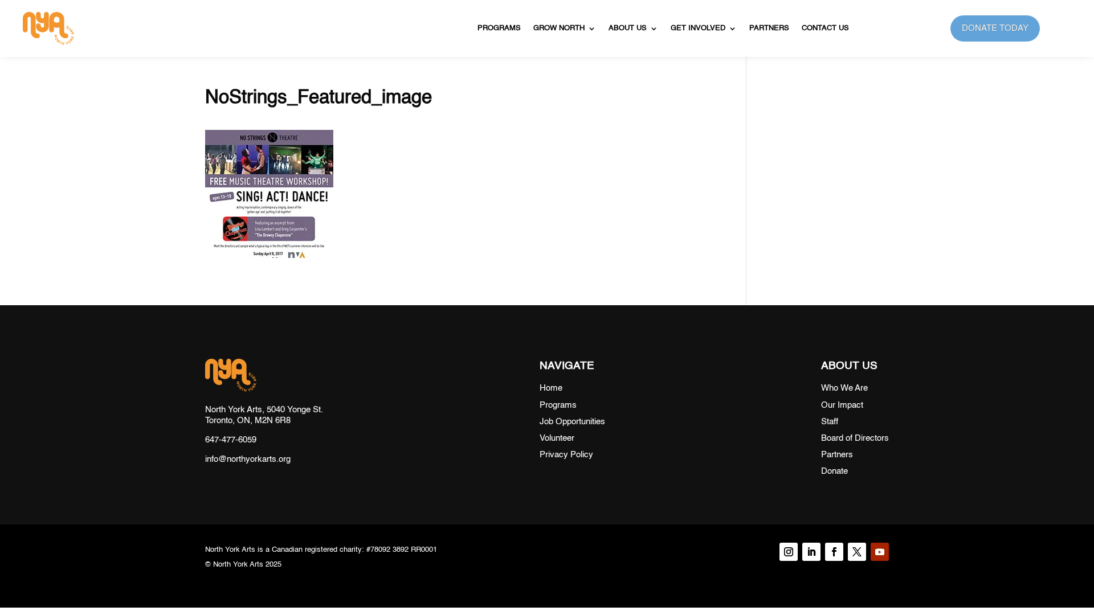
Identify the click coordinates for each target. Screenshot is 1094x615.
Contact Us (825, 28)
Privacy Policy (566, 454)
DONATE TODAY (995, 28)
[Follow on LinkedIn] (811, 552)
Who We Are (844, 388)
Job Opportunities (572, 421)
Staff (829, 421)
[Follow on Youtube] (880, 552)
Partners (769, 28)
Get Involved (698, 28)
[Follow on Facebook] (834, 552)
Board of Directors (855, 438)
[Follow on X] (857, 552)
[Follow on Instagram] (788, 552)
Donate (834, 471)
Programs (499, 28)
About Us (628, 28)
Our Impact (842, 405)
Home (551, 388)
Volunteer (557, 438)
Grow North (559, 28)
